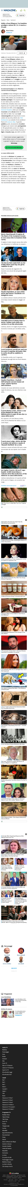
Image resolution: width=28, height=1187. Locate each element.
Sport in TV (5, 1070)
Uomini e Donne (6, 1144)
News (8, 20)
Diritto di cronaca (6, 1009)
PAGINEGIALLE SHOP (21, 1175)
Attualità (4, 1130)
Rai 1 (3, 1080)
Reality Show (6, 1115)
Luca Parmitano (6, 997)
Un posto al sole (6, 1157)
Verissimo (5, 1153)
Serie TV (4, 1063)
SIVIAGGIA (24, 1176)
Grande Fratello (6, 1146)
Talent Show (5, 1117)
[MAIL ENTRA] (21, 10)
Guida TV (4, 1047)
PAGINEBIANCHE (9, 1176)
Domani (4, 1059)
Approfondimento (7, 1132)
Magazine (3, 20)
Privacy (16, 1179)
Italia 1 (4, 1091)
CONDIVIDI (21, 53)
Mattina (4, 1050)
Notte (4, 1056)
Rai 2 (3, 1082)
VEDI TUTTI (14, 968)
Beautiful (4, 1150)
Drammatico (18, 1015)
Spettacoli (13, 20)
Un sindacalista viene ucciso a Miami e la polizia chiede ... (20, 1012)
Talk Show (5, 1119)
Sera (3, 1054)
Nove (3, 1095)
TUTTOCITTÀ (15, 1176)
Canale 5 (4, 1089)
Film (3, 1061)
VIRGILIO (8, 1175)
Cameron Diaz (11, 122)
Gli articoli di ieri (7, 1074)
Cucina (4, 1128)
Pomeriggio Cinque (7, 1159)
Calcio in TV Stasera (7, 1068)
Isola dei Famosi (6, 1148)
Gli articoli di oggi (7, 1072)
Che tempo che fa (7, 1166)
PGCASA (4, 1176)
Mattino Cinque (6, 1162)
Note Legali (11, 1179)
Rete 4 (4, 1086)
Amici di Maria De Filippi (9, 1141)
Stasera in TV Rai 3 (7, 1102)
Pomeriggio (5, 1052)
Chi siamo (5, 1179)
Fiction (4, 1123)
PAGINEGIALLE (13, 1175)
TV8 (3, 1093)
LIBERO (4, 1175)
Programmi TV (6, 1112)
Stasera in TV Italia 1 (8, 1109)
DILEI (20, 1176)
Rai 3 (3, 1084)
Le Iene (4, 1155)
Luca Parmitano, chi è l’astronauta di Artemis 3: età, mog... (20, 1000)
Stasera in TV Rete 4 (8, 1104)
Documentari (6, 1135)
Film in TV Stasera (7, 1065)
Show (3, 1137)
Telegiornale (5, 1126)
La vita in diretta (7, 1164)
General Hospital (6, 110)
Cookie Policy (21, 1179)
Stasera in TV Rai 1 (7, 1098)
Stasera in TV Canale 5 (8, 1107)
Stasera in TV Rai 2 (7, 1100)
